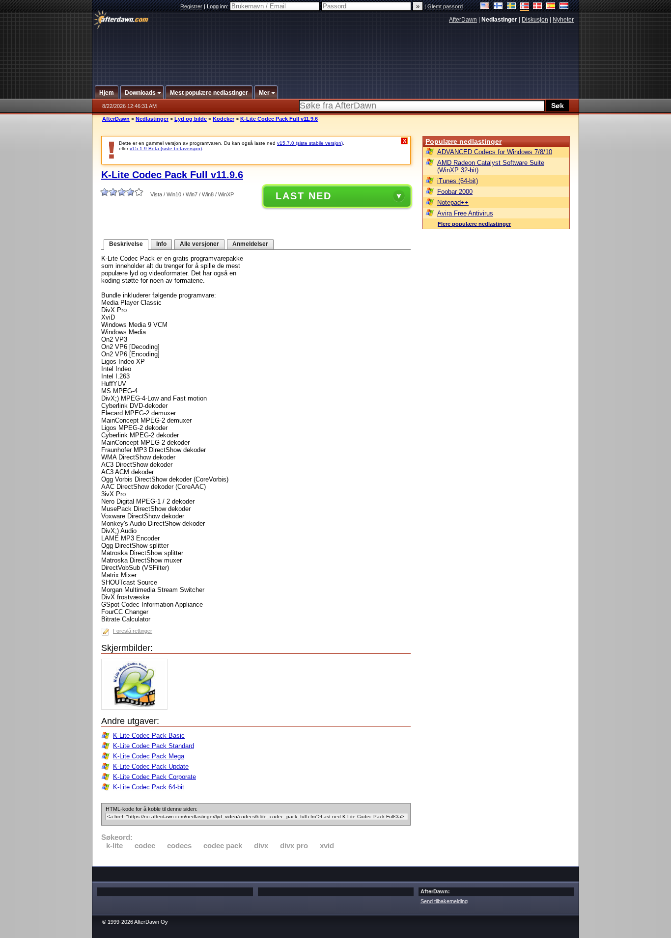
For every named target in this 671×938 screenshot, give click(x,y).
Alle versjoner (199, 244)
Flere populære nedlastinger (474, 224)
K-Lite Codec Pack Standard (153, 746)
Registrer (191, 6)
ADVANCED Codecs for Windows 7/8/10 (494, 152)
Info (161, 244)
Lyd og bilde (190, 119)
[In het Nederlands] (564, 6)
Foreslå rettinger (132, 631)
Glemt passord (445, 6)
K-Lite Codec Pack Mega (148, 756)
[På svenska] (511, 6)
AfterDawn (463, 19)
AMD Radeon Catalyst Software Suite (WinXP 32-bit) (490, 166)
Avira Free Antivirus (465, 213)
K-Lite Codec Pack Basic (149, 735)
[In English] (485, 6)
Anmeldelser (250, 244)
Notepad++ (453, 202)
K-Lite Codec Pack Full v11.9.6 (279, 119)
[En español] (551, 6)
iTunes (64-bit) (457, 181)
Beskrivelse (126, 244)
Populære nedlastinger (463, 141)
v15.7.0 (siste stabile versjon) (310, 143)
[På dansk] (537, 6)
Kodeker (223, 119)
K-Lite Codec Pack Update (151, 766)
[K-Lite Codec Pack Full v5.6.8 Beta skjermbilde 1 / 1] (136, 707)
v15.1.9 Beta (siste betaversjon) (166, 148)
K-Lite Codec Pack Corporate (154, 776)
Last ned (304, 195)
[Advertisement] (336, 50)
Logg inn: (218, 6)
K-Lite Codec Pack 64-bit (148, 787)
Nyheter (563, 19)
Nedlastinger (152, 119)
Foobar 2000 (455, 191)
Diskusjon (535, 19)
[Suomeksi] (498, 6)
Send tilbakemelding (444, 901)
